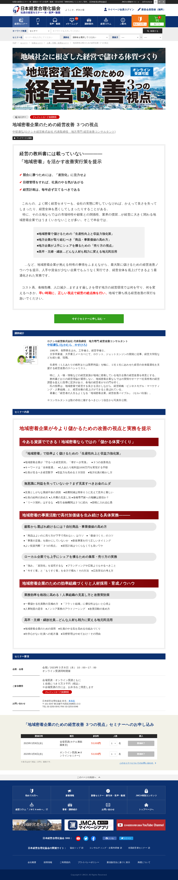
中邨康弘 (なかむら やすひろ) (67, 344)
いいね (111, 838)
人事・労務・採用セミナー (58, 43)
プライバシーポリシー (88, 862)
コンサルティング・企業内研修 (104, 848)
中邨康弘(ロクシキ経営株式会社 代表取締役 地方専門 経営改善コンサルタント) (64, 131)
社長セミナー (37, 43)
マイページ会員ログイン (121, 9)
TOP (14, 43)
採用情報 (48, 862)
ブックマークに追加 (23, 138)
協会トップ (75, 848)
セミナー (24, 43)
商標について (144, 862)
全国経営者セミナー (137, 848)
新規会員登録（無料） (153, 9)
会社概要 (32, 862)
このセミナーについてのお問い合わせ (138, 763)
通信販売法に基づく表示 (118, 862)
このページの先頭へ (89, 777)
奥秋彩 (72, 701)
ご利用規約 (65, 862)
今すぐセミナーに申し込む (89, 318)
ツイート (127, 838)
